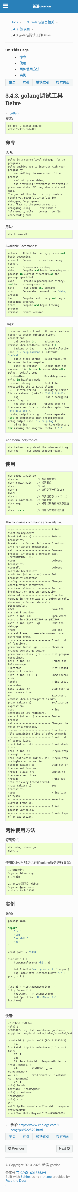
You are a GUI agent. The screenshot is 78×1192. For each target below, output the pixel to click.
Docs (14, 22)
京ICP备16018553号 (31, 1172)
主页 (12, 82)
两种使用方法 (30, 69)
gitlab (14, 113)
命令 (23, 57)
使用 (23, 63)
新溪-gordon (42, 6)
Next (63, 1148)
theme (47, 1176)
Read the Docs (15, 1180)
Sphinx (26, 1176)
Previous (18, 1148)
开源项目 (20, 29)
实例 (23, 75)
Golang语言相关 (40, 22)
